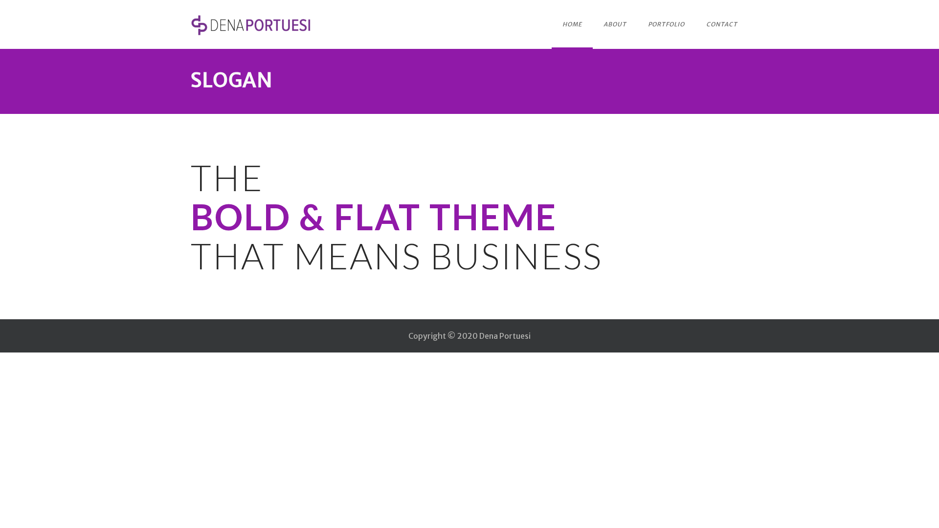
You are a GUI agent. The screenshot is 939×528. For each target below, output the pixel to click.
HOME (572, 24)
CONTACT (722, 24)
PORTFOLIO (666, 24)
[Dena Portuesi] (252, 25)
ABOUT (615, 24)
